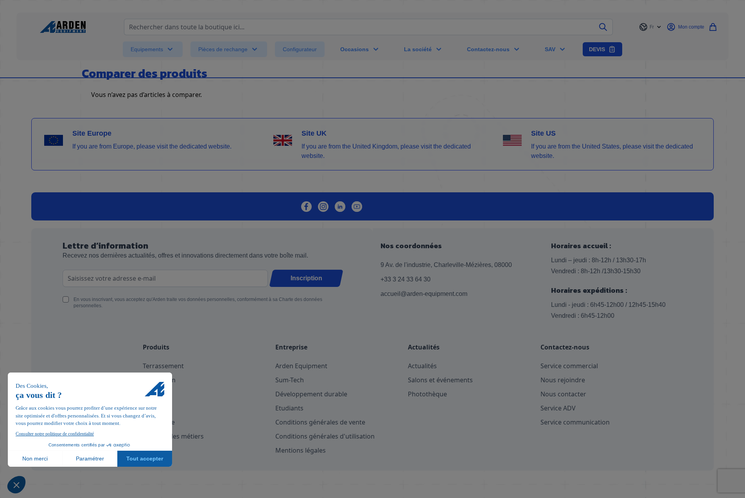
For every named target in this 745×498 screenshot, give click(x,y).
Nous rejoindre (562, 380)
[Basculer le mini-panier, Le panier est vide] (713, 27)
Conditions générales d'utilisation (325, 436)
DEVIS (597, 49)
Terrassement (163, 366)
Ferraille (155, 408)
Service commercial (569, 366)
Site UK (314, 133)
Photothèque (427, 394)
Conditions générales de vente (320, 422)
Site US (543, 133)
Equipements (147, 49)
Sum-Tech (289, 380)
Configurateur (300, 49)
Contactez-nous (488, 49)
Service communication (575, 422)
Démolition (159, 380)
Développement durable (311, 394)
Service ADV (558, 408)
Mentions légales (300, 450)
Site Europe (91, 133)
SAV (550, 49)
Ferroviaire (159, 422)
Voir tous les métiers (173, 436)
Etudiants (289, 408)
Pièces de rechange (223, 49)
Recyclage (157, 394)
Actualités (422, 366)
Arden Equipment (301, 366)
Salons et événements (440, 380)
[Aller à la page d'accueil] (63, 27)
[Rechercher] (603, 27)
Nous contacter (563, 394)
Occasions (354, 49)
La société (418, 49)
